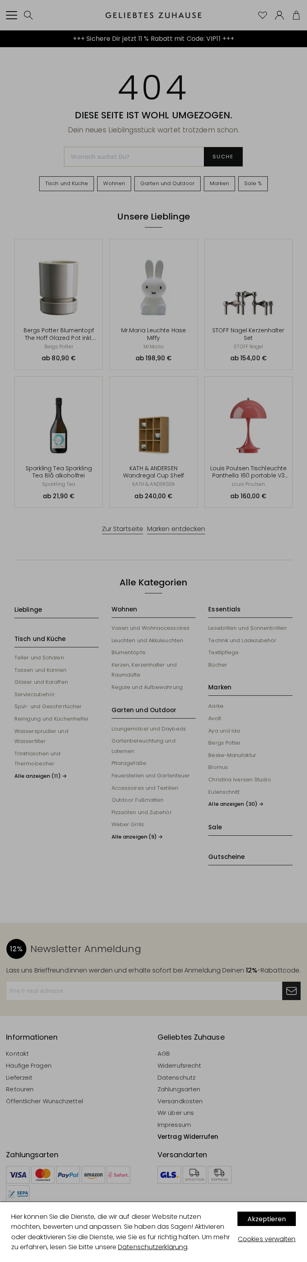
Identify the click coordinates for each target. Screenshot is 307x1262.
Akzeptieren (266, 1219)
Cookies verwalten (267, 1239)
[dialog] (153, 1232)
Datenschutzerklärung (152, 1247)
